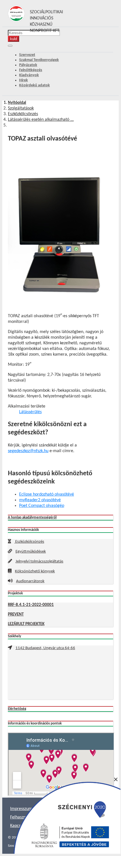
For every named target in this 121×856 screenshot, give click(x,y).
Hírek (23, 80)
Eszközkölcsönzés (23, 114)
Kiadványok (29, 75)
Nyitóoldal (17, 103)
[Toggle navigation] (10, 46)
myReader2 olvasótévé (40, 500)
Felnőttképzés (30, 70)
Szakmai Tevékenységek (39, 60)
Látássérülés (30, 412)
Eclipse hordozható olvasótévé (46, 494)
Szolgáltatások (21, 108)
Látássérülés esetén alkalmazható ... (41, 119)
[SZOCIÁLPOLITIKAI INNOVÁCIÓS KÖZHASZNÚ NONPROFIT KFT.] (16, 21)
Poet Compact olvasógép (41, 505)
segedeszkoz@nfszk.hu (28, 451)
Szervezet (27, 55)
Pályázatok (28, 65)
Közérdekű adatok (34, 85)
